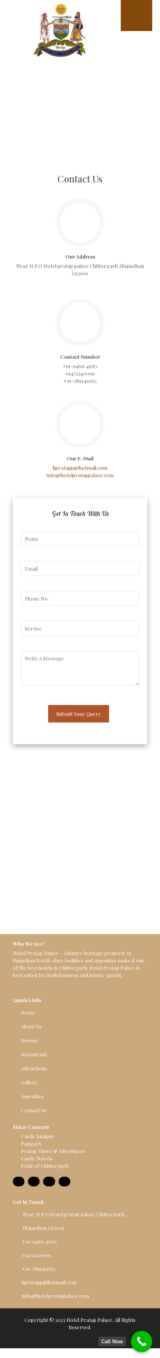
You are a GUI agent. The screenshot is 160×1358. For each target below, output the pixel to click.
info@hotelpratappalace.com (80, 475)
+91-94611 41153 (80, 366)
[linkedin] (64, 1181)
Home (28, 1012)
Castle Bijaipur (37, 1136)
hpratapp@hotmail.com (80, 467)
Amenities (32, 1096)
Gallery (29, 1082)
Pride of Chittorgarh (45, 1165)
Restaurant (34, 1054)
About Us (31, 1026)
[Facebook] (18, 1181)
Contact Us (34, 1110)
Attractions (34, 1068)
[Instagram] (48, 1181)
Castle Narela (36, 1158)
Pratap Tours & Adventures (53, 1151)
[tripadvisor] (33, 1181)
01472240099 (80, 373)
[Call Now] (141, 1341)
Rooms (29, 1040)
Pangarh (31, 1143)
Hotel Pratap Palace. (89, 1319)
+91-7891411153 (80, 380)
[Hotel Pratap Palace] (59, 35)
